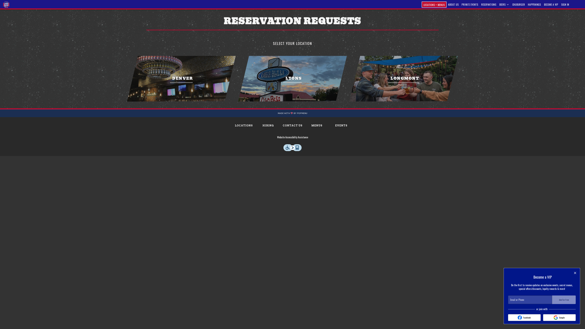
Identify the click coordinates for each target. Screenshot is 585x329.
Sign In (565, 4)
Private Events (470, 4)
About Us (453, 4)
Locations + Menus (434, 5)
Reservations (488, 4)
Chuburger (518, 4)
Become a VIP (551, 4)
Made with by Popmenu (154, 113)
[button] (504, 5)
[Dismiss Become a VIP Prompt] (575, 273)
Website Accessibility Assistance (292, 137)
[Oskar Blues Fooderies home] (16, 4)
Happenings (534, 4)
